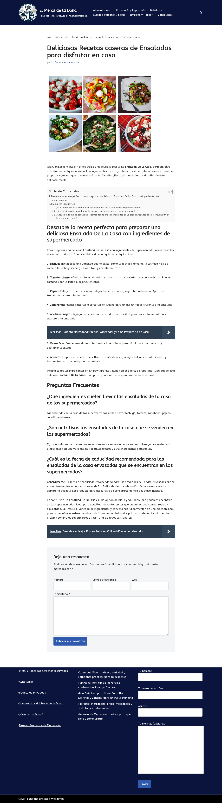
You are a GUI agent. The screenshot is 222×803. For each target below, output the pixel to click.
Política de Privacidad (32, 692)
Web (134, 579)
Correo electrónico (104, 579)
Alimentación (62, 37)
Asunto (142, 706)
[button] (111, 10)
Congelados (165, 14)
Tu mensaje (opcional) (151, 723)
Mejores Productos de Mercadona (40, 725)
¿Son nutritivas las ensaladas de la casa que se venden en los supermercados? (97, 211)
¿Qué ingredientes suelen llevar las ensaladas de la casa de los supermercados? (98, 207)
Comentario (61, 594)
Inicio (49, 37)
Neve (21, 798)
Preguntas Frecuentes (63, 204)
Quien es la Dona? (31, 714)
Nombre (58, 579)
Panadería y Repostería (131, 10)
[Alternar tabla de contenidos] (168, 191)
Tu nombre (145, 670)
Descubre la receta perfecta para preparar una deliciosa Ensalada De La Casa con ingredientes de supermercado (105, 198)
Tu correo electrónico (151, 688)
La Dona (56, 62)
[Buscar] (201, 12)
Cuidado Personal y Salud (109, 14)
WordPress (58, 798)
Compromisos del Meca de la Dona (41, 703)
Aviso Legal (26, 681)
